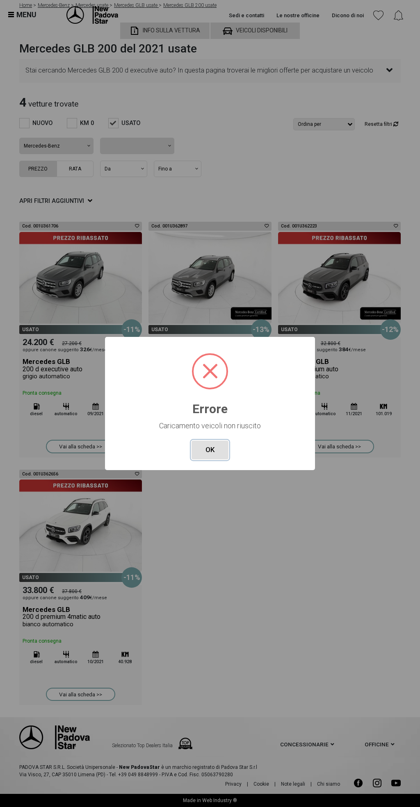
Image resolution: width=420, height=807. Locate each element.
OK (210, 450)
